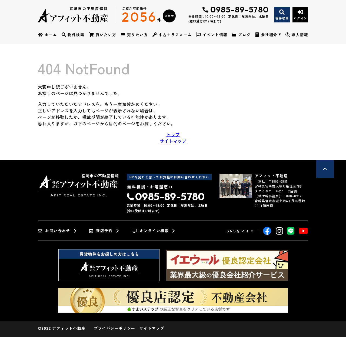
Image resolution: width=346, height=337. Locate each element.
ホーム (51, 34)
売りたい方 (137, 34)
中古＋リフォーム (175, 34)
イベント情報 (214, 34)
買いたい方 (106, 34)
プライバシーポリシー (114, 328)
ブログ (244, 34)
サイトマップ (173, 141)
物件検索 (76, 34)
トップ (172, 134)
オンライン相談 (154, 231)
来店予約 (104, 231)
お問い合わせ (57, 231)
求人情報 (299, 34)
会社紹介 (269, 34)
